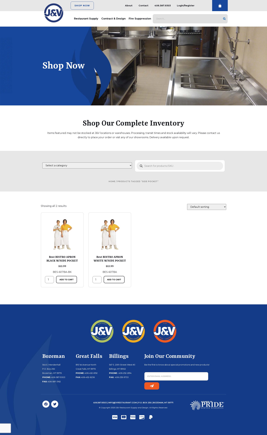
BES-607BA (110, 264)
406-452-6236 (88, 377)
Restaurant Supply (86, 18)
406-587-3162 (54, 381)
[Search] (224, 18)
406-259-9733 (121, 377)
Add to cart (66, 279)
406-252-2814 (124, 373)
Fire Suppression (140, 18)
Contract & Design (113, 18)
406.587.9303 (163, 5)
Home (112, 181)
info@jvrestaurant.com (122, 402)
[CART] (220, 5)
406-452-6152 (91, 373)
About (128, 5)
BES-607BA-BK (62, 264)
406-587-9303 (58, 377)
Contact (143, 5)
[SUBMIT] (151, 386)
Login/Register (185, 5)
